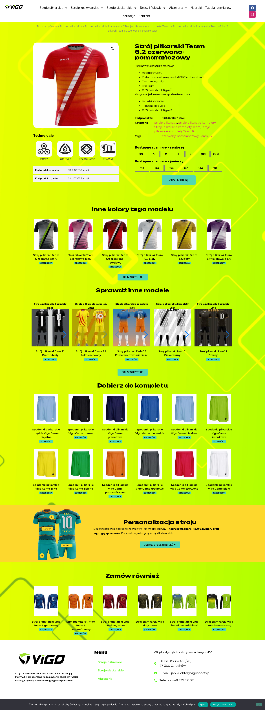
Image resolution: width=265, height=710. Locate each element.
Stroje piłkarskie (51, 8)
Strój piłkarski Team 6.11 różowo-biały (81, 256)
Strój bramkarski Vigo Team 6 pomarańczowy (80, 625)
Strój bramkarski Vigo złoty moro (150, 623)
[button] (112, 48)
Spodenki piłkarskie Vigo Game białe (219, 486)
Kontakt (144, 16)
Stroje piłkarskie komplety (103, 26)
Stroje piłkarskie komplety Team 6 (197, 26)
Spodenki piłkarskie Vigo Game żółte (46, 486)
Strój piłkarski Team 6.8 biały (150, 256)
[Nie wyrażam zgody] (259, 704)
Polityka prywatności (223, 704)
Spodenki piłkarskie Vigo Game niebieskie (149, 431)
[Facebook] (252, 8)
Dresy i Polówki (151, 8)
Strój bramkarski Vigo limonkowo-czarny (219, 623)
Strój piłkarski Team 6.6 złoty (184, 256)
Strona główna (46, 26)
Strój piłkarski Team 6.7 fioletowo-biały (219, 256)
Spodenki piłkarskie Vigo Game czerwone (184, 486)
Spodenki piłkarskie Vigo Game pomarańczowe (115, 488)
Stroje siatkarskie (119, 8)
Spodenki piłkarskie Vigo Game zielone (81, 486)
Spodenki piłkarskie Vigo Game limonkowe (219, 433)
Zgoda (203, 704)
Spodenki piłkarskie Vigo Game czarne (81, 431)
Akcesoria (176, 8)
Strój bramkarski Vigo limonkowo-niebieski (184, 623)
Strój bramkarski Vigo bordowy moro (115, 623)
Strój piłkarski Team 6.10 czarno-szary (46, 256)
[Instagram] (252, 14)
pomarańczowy (188, 136)
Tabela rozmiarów (218, 8)
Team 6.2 (206, 136)
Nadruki (196, 8)
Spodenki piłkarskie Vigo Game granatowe (115, 433)
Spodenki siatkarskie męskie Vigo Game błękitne (46, 433)
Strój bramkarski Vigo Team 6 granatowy (46, 623)
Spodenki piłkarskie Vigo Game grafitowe (150, 486)
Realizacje (128, 16)
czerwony (169, 136)
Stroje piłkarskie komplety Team (147, 26)
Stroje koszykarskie (85, 8)
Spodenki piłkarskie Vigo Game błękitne (184, 431)
